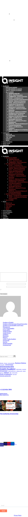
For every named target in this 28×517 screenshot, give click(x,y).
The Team (3, 493)
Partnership (6, 340)
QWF (10, 372)
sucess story (14, 374)
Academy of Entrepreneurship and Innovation (15, 324)
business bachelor (11, 363)
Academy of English (8, 322)
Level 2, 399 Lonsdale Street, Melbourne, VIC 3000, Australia (10, 450)
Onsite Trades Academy (8, 467)
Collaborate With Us (6, 500)
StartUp (5, 342)
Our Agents (4, 490)
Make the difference (12, 371)
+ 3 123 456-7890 (6, 389)
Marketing (5, 336)
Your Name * (3, 284)
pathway (6, 372)
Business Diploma (20, 363)
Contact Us (3, 497)
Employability (6, 330)
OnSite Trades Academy (9, 339)
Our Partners (4, 491)
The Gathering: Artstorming (9, 414)
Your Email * (3, 286)
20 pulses (5, 363)
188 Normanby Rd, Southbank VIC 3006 (6, 459)
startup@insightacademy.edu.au (10, 447)
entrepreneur (9, 364)
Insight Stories (7, 333)
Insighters (5, 334)
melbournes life (19, 371)
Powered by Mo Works (4, 516)
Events (2, 476)
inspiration (24, 369)
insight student (19, 369)
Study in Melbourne (6, 374)
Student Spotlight (7, 343)
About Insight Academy (7, 489)
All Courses (3, 468)
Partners (1, 372)
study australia (14, 372)
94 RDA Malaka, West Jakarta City (4, 394)
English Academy (5, 464)
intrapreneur (4, 371)
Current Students (5, 481)
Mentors (5, 337)
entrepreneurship (7, 366)
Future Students (5, 480)
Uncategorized (7, 345)
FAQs (1, 483)
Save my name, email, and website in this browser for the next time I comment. (14, 290)
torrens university (5, 376)
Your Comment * (4, 271)
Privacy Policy (17, 515)
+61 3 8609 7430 (5, 448)
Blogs (2, 474)
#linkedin (1, 363)
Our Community (5, 473)
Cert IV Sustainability (8, 328)
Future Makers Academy (8, 466)
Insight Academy (7, 331)
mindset (24, 371)
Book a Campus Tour (6, 499)
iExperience (4, 484)
